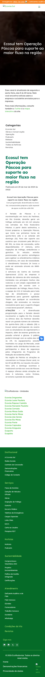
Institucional (11, 452)
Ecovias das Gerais (13, 417)
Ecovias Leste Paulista (15, 400)
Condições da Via (13, 626)
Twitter (18, 108)
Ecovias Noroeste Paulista (16, 406)
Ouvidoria (8, 615)
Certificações (10, 580)
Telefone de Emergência (14, 513)
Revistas (9, 631)
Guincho (8, 505)
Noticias (8, 544)
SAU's (7, 524)
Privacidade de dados (13, 671)
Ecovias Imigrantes (13, 397)
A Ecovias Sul (10, 457)
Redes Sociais (10, 461)
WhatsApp (9, 618)
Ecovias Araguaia (13, 428)
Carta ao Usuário (11, 528)
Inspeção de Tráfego (13, 502)
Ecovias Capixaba (13, 425)
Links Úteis (9, 520)
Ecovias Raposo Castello (16, 403)
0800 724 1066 (19, 2)
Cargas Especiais (11, 517)
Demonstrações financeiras (15, 666)
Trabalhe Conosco (12, 611)
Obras (7, 498)
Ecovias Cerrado (12, 408)
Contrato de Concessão (14, 465)
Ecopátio (9, 433)
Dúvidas (8, 604)
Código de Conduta (12, 475)
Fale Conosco (10, 600)
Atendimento (11, 588)
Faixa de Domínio (11, 488)
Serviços (9, 483)
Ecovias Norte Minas (14, 414)
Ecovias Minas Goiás (14, 411)
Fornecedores (10, 607)
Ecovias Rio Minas (13, 420)
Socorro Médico (11, 509)
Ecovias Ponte (11, 422)
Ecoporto (9, 431)
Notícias (9, 539)
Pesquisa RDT (10, 531)
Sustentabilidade (13, 556)
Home (5, 662)
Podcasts (8, 548)
